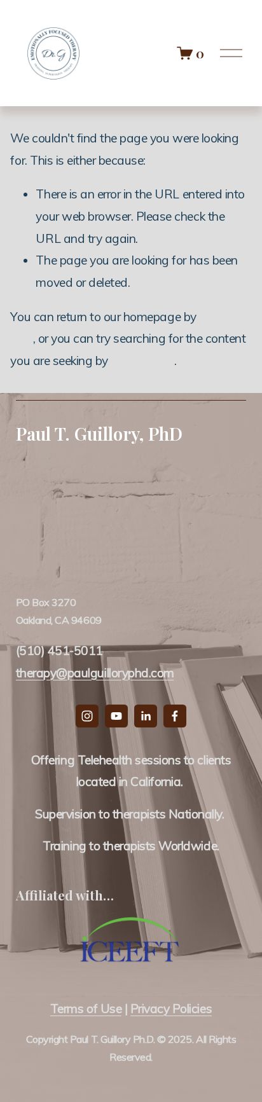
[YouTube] (116, 716)
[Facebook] (174, 716)
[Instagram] (87, 716)
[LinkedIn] (145, 716)
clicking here (142, 360)
